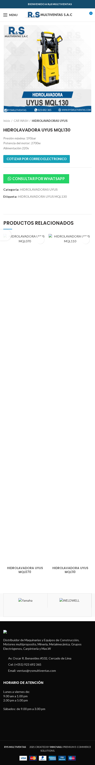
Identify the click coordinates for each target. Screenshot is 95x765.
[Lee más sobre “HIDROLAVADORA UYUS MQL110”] (85, 240)
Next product (89, 121)
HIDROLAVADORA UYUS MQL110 (70, 570)
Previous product (80, 121)
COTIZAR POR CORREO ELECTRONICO (36, 159)
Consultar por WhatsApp (38, 179)
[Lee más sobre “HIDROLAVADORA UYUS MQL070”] (40, 240)
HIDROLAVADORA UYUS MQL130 (42, 196)
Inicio (6, 120)
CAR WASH (21, 120)
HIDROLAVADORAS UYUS (50, 120)
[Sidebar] (5, 235)
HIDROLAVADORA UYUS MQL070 (25, 570)
